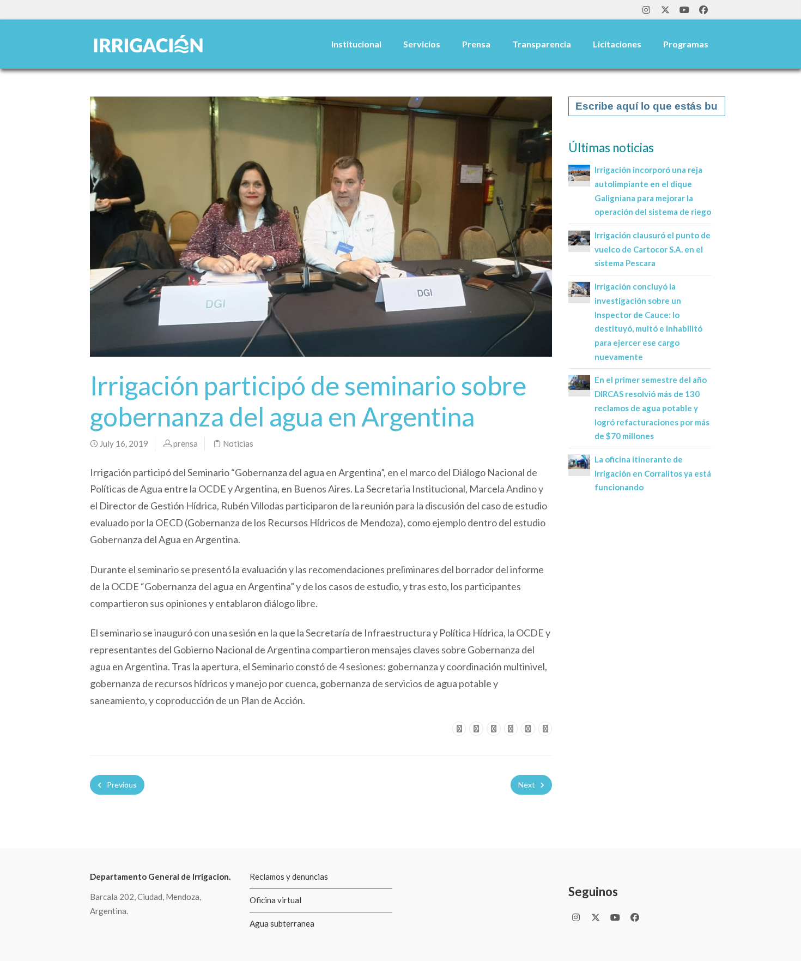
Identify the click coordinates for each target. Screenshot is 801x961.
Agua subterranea (282, 923)
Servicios (421, 44)
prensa (185, 443)
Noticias (238, 443)
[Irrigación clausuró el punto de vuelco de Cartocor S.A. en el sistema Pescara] (579, 237)
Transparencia (541, 44)
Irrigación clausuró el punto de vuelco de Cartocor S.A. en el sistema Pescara (652, 249)
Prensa (476, 44)
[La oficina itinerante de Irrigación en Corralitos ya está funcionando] (579, 461)
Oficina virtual (275, 900)
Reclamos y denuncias (289, 876)
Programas (685, 44)
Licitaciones (617, 44)
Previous (121, 784)
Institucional (356, 44)
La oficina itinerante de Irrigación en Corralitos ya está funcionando (652, 473)
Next (527, 784)
